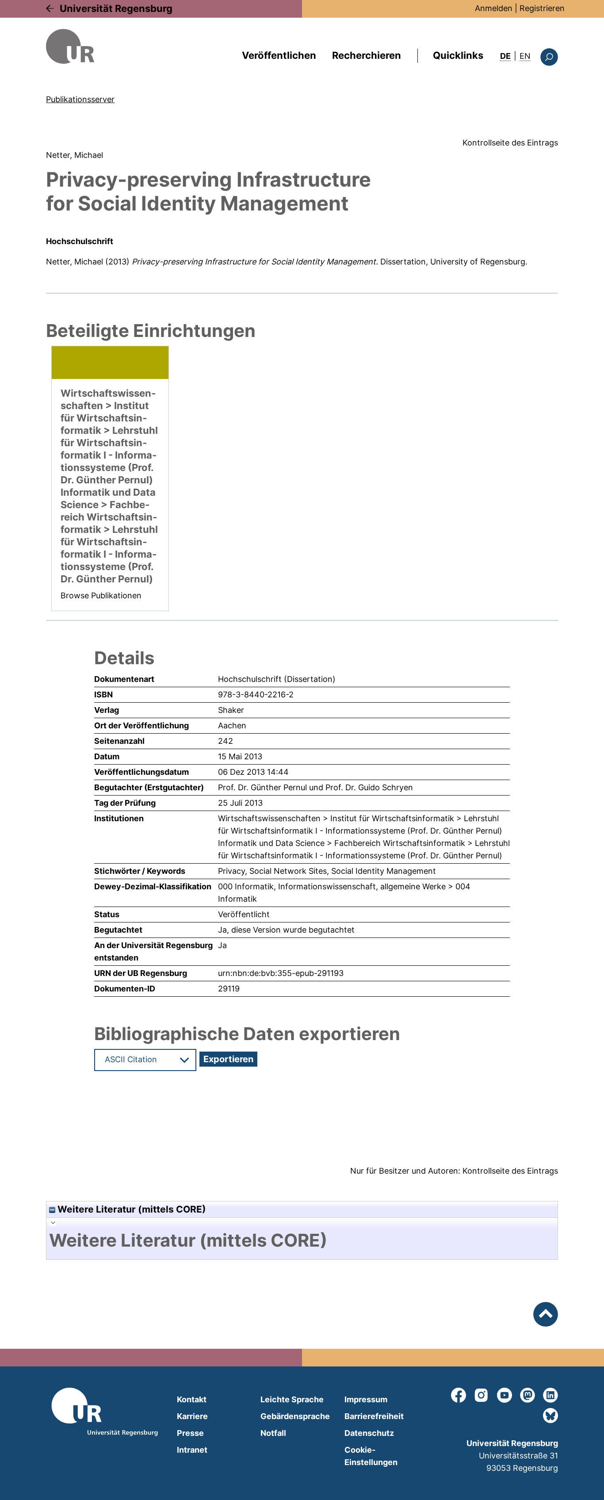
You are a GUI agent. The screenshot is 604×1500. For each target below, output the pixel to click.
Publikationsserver (80, 99)
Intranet (192, 1449)
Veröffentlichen (279, 55)
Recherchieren (366, 55)
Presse (190, 1433)
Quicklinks (458, 55)
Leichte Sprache (292, 1399)
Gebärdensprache (295, 1416)
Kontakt (191, 1399)
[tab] (301, 1240)
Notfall (273, 1433)
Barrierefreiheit (374, 1416)
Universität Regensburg (116, 8)
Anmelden (493, 8)
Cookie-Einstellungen (371, 1456)
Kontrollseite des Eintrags (510, 142)
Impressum (365, 1399)
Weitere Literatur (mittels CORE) (130, 1209)
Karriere (192, 1416)
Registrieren (542, 8)
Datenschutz (369, 1433)
